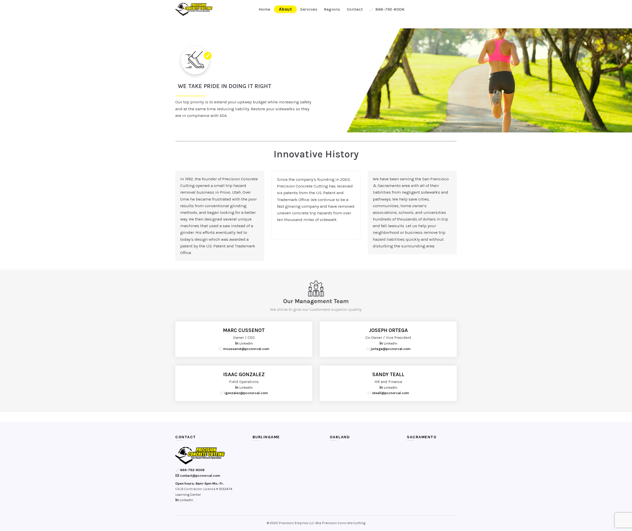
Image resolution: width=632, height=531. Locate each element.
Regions (332, 9)
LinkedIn (246, 343)
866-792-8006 (390, 9)
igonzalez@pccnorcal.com (246, 393)
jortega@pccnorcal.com (390, 349)
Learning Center (188, 495)
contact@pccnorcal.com (199, 476)
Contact (355, 9)
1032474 (225, 489)
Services (308, 9)
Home (265, 9)
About (285, 9)
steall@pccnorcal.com (390, 393)
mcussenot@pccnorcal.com (245, 349)
